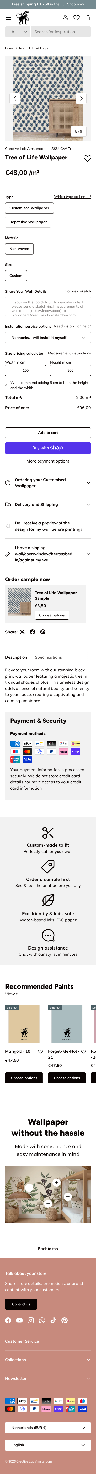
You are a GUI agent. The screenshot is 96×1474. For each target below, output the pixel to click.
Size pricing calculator (24, 353)
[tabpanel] (48, 685)
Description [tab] (16, 657)
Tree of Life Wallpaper (34, 48)
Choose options (52, 615)
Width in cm (15, 362)
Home (9, 48)
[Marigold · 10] (24, 1024)
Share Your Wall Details (26, 291)
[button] (87, 17)
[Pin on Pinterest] (43, 632)
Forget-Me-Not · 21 (63, 1054)
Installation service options (28, 326)
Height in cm (60, 362)
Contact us (21, 1304)
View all (12, 993)
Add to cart (48, 432)
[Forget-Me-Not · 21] (67, 1024)
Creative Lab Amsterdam (25, 148)
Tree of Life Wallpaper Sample (56, 595)
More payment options (48, 461)
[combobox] (48, 31)
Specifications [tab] (48, 657)
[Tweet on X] (22, 632)
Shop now (75, 4)
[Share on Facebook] (32, 632)
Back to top (48, 1248)
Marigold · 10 (17, 1051)
